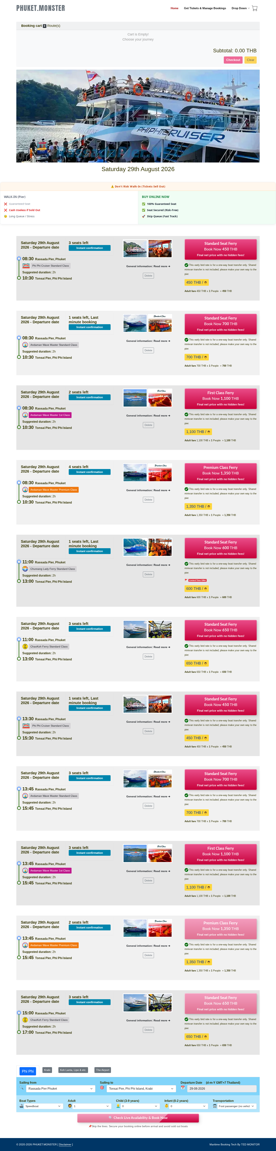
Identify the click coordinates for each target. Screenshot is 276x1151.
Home (174, 8)
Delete (148, 275)
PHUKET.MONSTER (40, 8)
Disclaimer (65, 1144)
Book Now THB (220, 249)
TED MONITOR (250, 1144)
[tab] (27, 1071)
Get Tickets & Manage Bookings (205, 8)
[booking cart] (255, 9)
